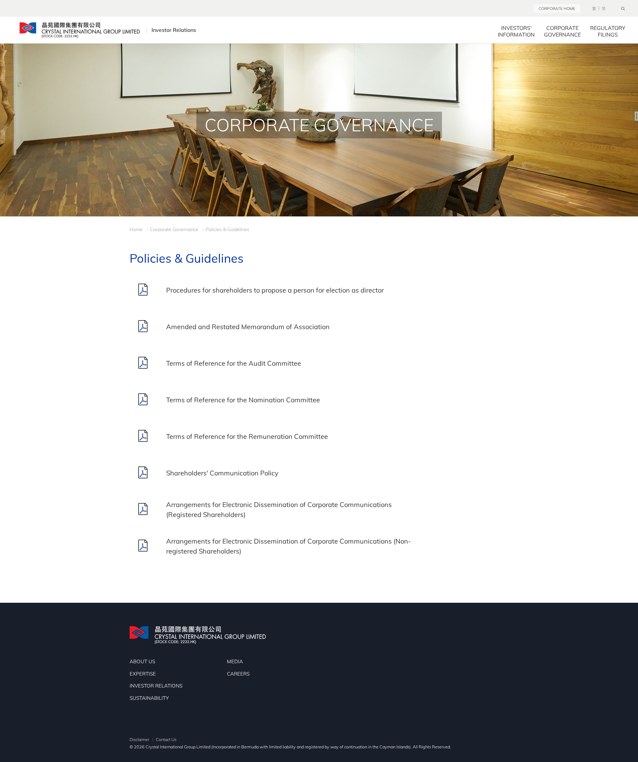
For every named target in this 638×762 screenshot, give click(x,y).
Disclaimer (139, 739)
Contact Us (166, 739)
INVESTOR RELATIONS (156, 686)
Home (136, 229)
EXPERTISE (143, 674)
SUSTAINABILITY (149, 698)
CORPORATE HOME (557, 8)
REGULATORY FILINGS (607, 31)
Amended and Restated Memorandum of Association (248, 326)
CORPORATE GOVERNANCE (562, 31)
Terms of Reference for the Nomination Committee (243, 400)
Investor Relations (174, 30)
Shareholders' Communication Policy (222, 473)
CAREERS (238, 674)
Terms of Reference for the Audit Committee (233, 363)
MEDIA (235, 661)
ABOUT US (142, 661)
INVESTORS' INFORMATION (516, 31)
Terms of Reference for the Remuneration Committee (247, 436)
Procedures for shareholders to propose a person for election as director (275, 290)
